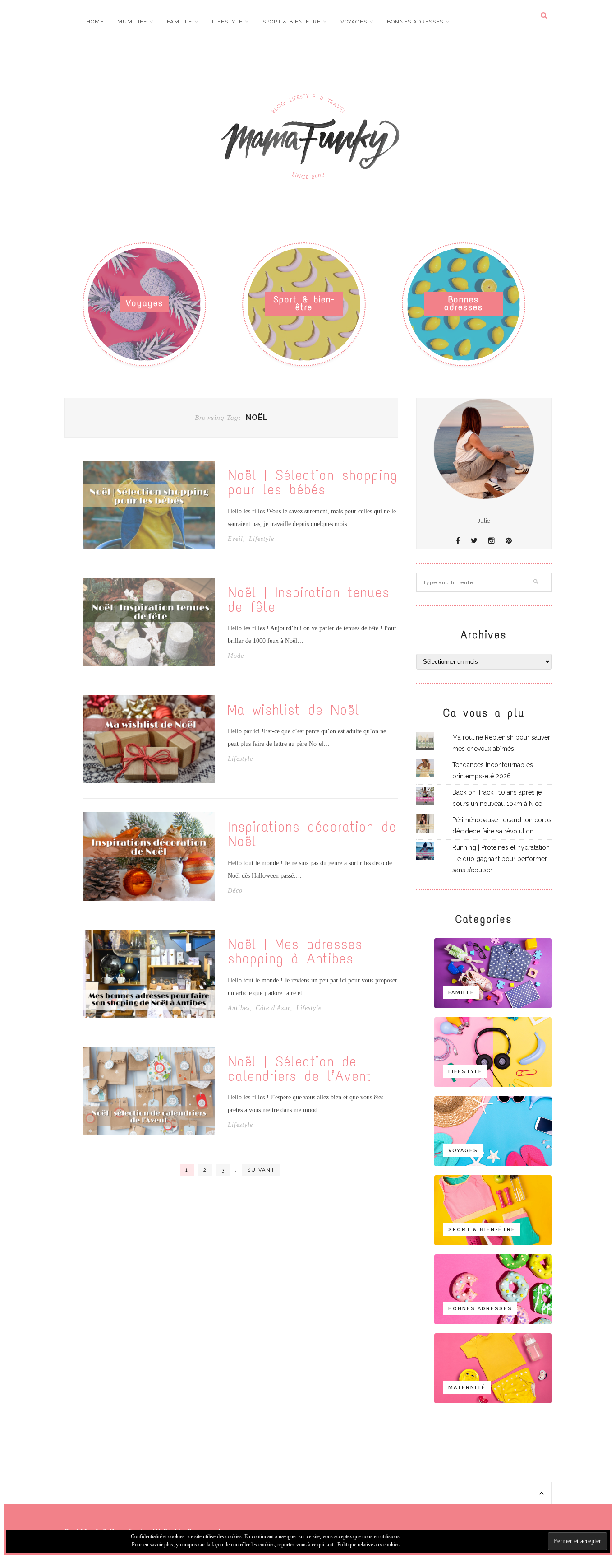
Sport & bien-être (291, 22)
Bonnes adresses (415, 22)
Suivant (261, 1170)
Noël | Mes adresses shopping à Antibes (295, 951)
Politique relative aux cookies (368, 1544)
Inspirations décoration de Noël (312, 834)
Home (95, 22)
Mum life (132, 22)
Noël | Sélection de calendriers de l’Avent (300, 1069)
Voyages (353, 22)
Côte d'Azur (273, 1008)
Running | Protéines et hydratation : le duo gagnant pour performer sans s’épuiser (501, 859)
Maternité (467, 1388)
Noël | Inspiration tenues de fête (309, 600)
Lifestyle (227, 22)
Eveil (235, 539)
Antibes (239, 1008)
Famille (179, 22)
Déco (235, 891)
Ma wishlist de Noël (293, 710)
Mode (236, 656)
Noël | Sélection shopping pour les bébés (313, 482)
